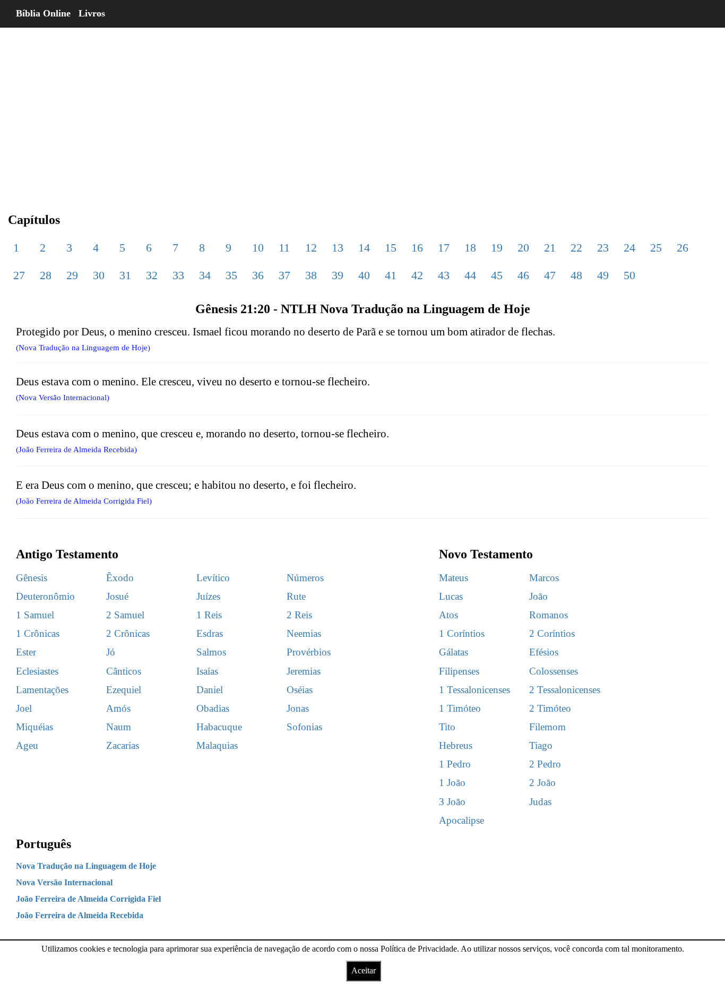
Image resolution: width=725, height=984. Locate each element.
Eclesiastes (37, 671)
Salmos (211, 652)
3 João (452, 801)
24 (629, 247)
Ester (26, 652)
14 (364, 247)
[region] (362, 111)
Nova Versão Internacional (64, 882)
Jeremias (304, 671)
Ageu (27, 745)
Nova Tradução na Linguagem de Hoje (86, 865)
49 (603, 275)
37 (284, 275)
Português (43, 844)
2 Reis (299, 614)
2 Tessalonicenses (564, 689)
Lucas (451, 596)
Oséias (300, 689)
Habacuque (219, 726)
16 (417, 247)
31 (125, 275)
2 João (542, 782)
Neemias (304, 633)
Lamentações (42, 689)
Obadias (212, 708)
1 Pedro (455, 764)
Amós (118, 708)
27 (19, 275)
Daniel (209, 689)
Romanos (548, 614)
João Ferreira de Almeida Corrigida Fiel (88, 898)
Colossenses (553, 671)
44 (470, 275)
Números (305, 577)
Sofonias (304, 726)
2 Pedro (545, 764)
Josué (117, 596)
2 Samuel (125, 614)
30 (99, 275)
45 (497, 275)
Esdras (209, 633)
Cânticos (123, 671)
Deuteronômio (45, 596)
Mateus (453, 577)
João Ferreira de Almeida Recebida (79, 915)
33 (178, 275)
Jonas (298, 708)
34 (205, 275)
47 (550, 275)
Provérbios (309, 652)
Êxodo (120, 577)
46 (523, 275)
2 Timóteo (550, 708)
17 (444, 247)
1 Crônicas (37, 633)
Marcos (544, 577)
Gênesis (31, 577)
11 (284, 247)
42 (417, 275)
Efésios (543, 652)
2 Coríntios (552, 633)
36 (258, 275)
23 (603, 247)
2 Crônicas (128, 633)
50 (629, 275)
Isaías (207, 671)
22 (576, 247)
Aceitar (363, 970)
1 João (452, 782)
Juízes (208, 596)
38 (311, 275)
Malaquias (217, 745)
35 (231, 275)
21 (550, 247)
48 (576, 275)
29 (72, 275)
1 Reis (209, 614)
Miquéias (34, 726)
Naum (118, 726)
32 (152, 275)
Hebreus (455, 745)
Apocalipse (461, 820)
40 (364, 275)
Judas (540, 801)
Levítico (213, 577)
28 (45, 275)
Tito (447, 726)
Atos (448, 614)
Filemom (547, 726)
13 (337, 247)
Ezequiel (123, 689)
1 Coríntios (462, 633)
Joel (24, 708)
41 (390, 275)
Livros (92, 13)
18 (470, 247)
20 (523, 247)
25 (656, 247)
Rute (296, 596)
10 (258, 247)
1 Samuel (35, 614)
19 (497, 247)
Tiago (541, 745)
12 (311, 247)
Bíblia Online (43, 13)
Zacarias (122, 745)
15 (390, 247)
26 (682, 247)
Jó (110, 652)
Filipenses (459, 671)
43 (444, 275)
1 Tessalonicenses (474, 689)
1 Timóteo (460, 708)
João (538, 596)
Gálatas (453, 652)
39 (337, 275)
